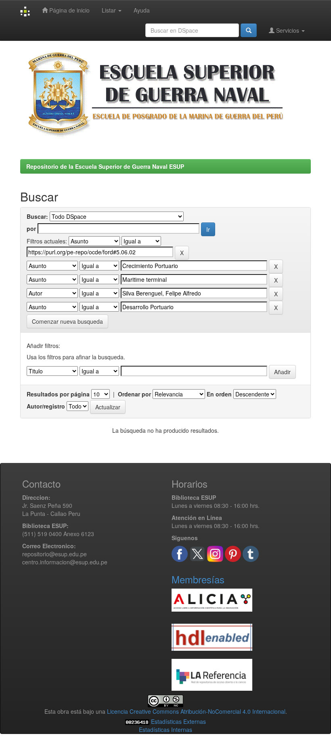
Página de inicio (69, 10)
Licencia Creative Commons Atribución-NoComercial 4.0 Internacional (196, 711)
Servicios (287, 30)
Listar (109, 10)
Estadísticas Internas (165, 729)
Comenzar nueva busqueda (67, 321)
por (31, 228)
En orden (219, 394)
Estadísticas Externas (178, 721)
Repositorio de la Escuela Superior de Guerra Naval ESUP (105, 166)
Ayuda (142, 10)
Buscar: (37, 216)
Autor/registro (46, 406)
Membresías (198, 579)
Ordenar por (134, 394)
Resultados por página (58, 394)
